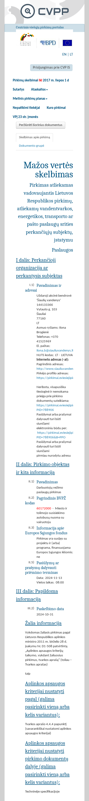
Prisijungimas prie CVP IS (51, 67)
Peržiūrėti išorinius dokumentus (40, 125)
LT (71, 54)
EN (64, 54)
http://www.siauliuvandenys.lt (58, 369)
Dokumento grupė (31, 146)
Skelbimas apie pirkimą (34, 137)
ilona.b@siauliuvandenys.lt (55, 350)
